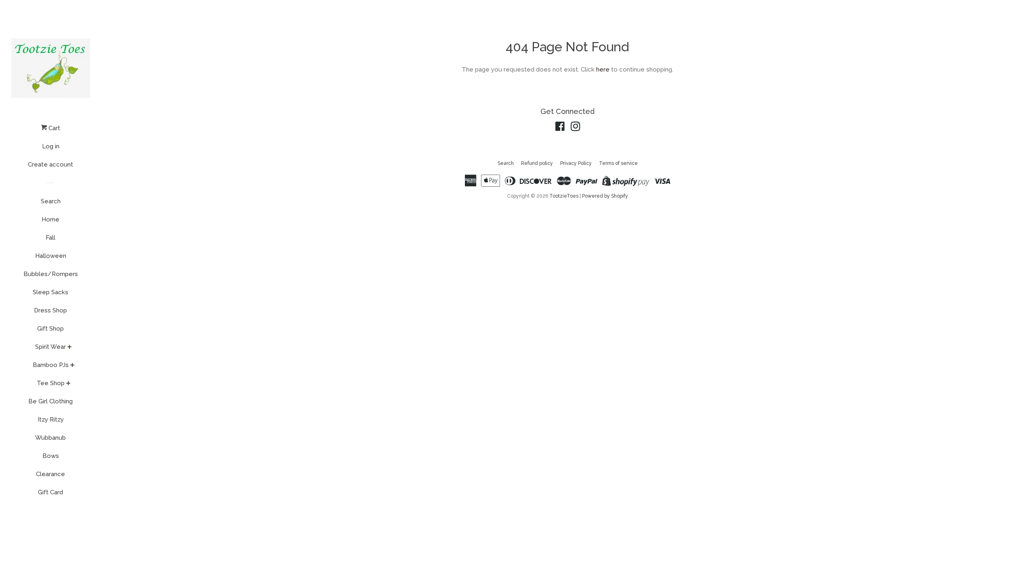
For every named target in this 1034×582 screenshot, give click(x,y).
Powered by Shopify (605, 196)
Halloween (50, 255)
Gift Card (50, 492)
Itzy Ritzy (51, 419)
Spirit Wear (50, 346)
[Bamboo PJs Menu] (72, 366)
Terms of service (618, 163)
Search (51, 201)
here (602, 69)
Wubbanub (50, 437)
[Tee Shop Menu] (68, 384)
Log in (50, 146)
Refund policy (537, 163)
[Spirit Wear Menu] (70, 347)
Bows (50, 456)
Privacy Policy (576, 163)
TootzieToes (564, 196)
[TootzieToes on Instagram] (575, 128)
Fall (50, 237)
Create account (50, 164)
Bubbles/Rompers (50, 274)
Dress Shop (50, 310)
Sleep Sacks (50, 292)
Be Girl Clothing (50, 401)
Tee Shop (51, 383)
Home (50, 219)
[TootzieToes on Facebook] (560, 128)
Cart (53, 128)
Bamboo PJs (51, 365)
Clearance (50, 474)
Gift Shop (50, 328)
